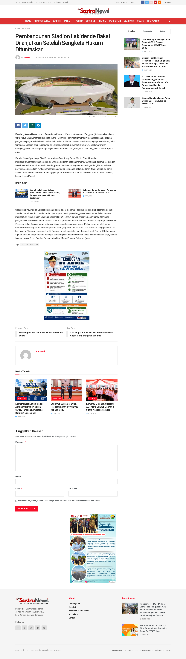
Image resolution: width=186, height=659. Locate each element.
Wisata (140, 21)
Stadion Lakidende (30, 245)
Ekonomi (90, 21)
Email (18, 488)
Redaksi (30, 2)
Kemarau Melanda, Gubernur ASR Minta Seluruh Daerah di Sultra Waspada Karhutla (100, 407)
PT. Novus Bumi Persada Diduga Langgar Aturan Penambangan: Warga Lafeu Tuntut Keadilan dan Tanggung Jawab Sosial (155, 82)
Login (168, 2)
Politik (79, 21)
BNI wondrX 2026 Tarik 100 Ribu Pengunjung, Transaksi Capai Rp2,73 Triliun (153, 628)
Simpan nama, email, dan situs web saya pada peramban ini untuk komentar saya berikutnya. (59, 501)
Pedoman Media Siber (43, 2)
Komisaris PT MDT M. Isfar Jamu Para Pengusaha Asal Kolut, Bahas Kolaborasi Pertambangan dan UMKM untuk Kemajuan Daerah (153, 610)
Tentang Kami (20, 2)
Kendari (57, 21)
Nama (18, 476)
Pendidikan (115, 21)
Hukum (102, 21)
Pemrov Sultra (42, 21)
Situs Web (72, 489)
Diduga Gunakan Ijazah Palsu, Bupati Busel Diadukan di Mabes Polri (156, 101)
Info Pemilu (153, 21)
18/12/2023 (39, 57)
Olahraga (129, 21)
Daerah (67, 21)
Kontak (65, 2)
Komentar (20, 442)
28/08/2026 (35, 201)
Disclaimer (57, 2)
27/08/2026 (88, 196)
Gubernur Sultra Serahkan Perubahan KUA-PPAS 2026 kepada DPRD (64, 407)
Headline (22, 398)
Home (28, 21)
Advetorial (26, 29)
